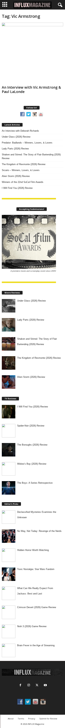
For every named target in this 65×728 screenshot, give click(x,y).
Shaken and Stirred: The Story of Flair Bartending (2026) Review (31, 156)
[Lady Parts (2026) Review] (8, 325)
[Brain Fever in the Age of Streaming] (8, 650)
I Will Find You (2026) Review (17, 188)
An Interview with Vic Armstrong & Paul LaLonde (31, 89)
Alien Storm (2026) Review (16, 176)
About (11, 718)
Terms (21, 718)
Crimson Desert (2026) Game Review (36, 607)
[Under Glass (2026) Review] (8, 305)
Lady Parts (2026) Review (15, 148)
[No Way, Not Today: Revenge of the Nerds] (8, 536)
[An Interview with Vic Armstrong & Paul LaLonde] (32, 53)
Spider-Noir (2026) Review (30, 425)
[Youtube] (45, 685)
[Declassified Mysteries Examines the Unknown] (8, 517)
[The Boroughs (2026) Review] (8, 450)
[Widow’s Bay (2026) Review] (8, 469)
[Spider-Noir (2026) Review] (8, 430)
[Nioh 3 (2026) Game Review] (8, 631)
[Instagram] (29, 685)
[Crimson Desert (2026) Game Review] (8, 612)
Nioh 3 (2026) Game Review (31, 626)
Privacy (31, 718)
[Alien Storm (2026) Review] (8, 382)
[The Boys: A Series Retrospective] (8, 488)
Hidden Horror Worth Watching (33, 550)
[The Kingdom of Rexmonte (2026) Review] (8, 363)
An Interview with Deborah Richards (20, 130)
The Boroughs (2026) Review (32, 444)
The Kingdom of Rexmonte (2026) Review (23, 164)
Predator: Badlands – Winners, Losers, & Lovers (27, 142)
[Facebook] (20, 685)
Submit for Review (48, 718)
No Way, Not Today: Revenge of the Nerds (39, 531)
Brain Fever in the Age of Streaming (36, 645)
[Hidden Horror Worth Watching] (8, 555)
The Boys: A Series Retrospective (35, 482)
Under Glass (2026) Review (16, 136)
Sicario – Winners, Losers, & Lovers (21, 170)
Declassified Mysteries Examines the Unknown (36, 515)
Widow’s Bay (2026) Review (31, 463)
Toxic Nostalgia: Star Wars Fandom (35, 569)
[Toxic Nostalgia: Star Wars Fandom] (8, 574)
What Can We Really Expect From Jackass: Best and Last (35, 591)
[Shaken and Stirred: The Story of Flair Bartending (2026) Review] (8, 344)
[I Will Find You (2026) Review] (8, 411)
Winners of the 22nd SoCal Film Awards (22, 182)
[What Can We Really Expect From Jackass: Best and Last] (8, 593)
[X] (37, 685)
